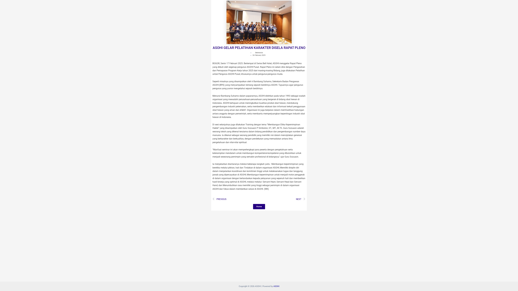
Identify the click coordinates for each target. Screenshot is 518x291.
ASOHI (276, 286)
